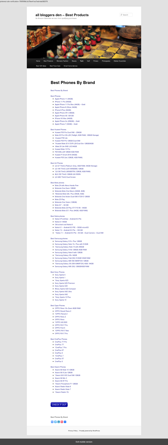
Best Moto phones (57, 182)
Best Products (48, 61)
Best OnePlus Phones (59, 339)
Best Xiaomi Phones (58, 367)
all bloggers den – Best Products (62, 14)
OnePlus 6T (59, 350)
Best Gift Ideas (41, 66)
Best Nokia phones (58, 216)
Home (38, 61)
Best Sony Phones (58, 272)
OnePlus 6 (59, 353)
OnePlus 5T (59, 358)
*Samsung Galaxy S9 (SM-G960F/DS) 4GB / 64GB (74, 263)
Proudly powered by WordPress (89, 431)
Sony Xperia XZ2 (61, 286)
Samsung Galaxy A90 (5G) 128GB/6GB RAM (72, 266)
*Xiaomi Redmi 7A (62, 392)
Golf (88, 61)
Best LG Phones (57, 163)
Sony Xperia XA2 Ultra (63, 291)
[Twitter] (55, 422)
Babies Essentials (120, 61)
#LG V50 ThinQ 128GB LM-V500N (68, 174)
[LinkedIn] (58, 422)
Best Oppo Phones (58, 305)
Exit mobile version (84, 442)
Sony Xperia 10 (60, 300)
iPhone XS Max (63, 118)
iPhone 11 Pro (63, 101)
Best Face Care (55, 66)
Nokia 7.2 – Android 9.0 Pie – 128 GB (69, 230)
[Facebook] (52, 422)
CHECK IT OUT (59, 404)
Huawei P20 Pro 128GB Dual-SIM (67, 140)
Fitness (95, 61)
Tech (81, 61)
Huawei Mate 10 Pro (62, 149)
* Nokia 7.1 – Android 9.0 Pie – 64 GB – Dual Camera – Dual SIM (79, 233)
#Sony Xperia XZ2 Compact (65, 288)
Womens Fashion (62, 61)
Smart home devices (70, 66)
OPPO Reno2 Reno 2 (63, 311)
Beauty (74, 61)
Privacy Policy (73, 431)
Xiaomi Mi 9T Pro (61, 381)
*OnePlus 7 (59, 355)
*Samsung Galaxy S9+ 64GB (66, 255)
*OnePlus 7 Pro (61, 347)
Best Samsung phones (59, 238)
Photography (106, 61)
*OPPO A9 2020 (61, 322)
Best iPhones (56, 96)
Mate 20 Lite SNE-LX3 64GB (66, 146)
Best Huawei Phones (58, 129)
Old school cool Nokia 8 (64, 224)
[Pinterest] (61, 422)
